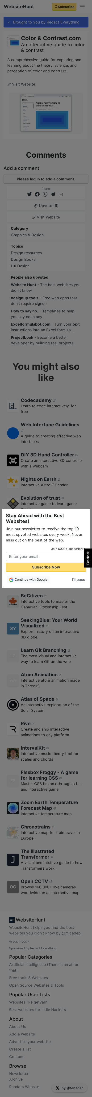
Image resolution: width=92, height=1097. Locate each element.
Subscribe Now (46, 567)
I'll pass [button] (78, 579)
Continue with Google (30, 579)
